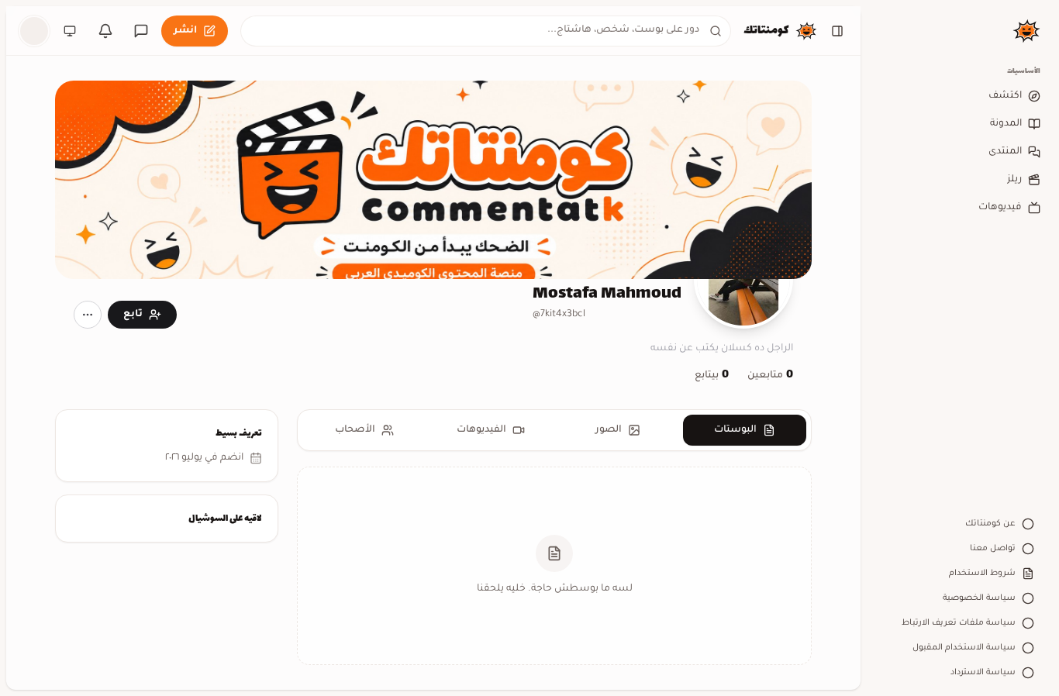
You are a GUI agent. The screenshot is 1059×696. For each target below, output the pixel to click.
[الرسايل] (141, 31)
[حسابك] (34, 31)
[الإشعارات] (105, 31)
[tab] (745, 430)
